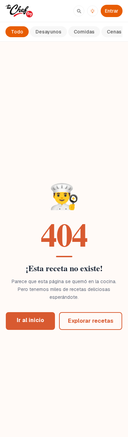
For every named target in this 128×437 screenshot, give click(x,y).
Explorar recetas (90, 320)
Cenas (114, 32)
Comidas (84, 32)
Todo (17, 32)
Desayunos (48, 32)
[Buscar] (78, 10)
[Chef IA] (92, 10)
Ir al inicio (30, 320)
